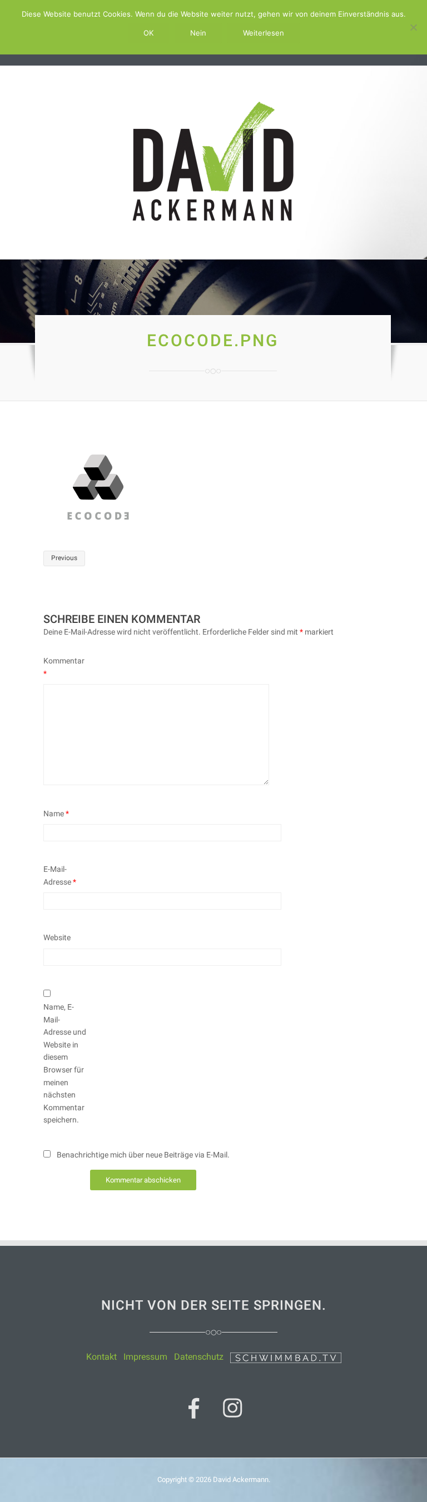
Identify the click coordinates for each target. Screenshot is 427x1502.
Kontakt (101, 1356)
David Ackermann (241, 1479)
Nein (198, 32)
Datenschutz (199, 1356)
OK (148, 32)
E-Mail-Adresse (59, 875)
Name (56, 813)
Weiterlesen (263, 32)
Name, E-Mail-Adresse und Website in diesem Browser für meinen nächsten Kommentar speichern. (64, 1063)
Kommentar (64, 667)
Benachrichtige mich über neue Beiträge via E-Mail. (143, 1154)
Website (57, 937)
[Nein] (413, 27)
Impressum (145, 1356)
